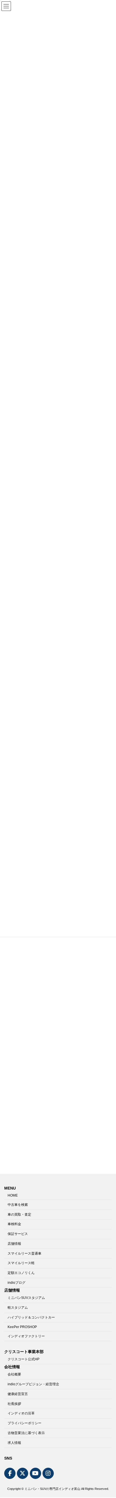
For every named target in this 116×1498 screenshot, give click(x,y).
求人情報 (14, 1443)
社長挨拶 (14, 1404)
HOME (13, 1195)
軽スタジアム (18, 1308)
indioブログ (16, 1283)
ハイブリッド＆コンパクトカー (31, 1317)
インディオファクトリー (26, 1336)
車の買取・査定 (19, 1214)
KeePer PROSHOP (22, 1327)
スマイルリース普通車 (24, 1253)
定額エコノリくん (21, 1273)
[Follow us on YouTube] (35, 1473)
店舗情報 (14, 1244)
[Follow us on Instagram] (48, 1473)
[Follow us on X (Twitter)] (22, 1473)
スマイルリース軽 (21, 1263)
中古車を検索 (18, 1205)
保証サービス (18, 1234)
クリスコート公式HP (23, 1359)
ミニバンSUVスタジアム (26, 1298)
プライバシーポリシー (24, 1423)
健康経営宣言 (18, 1394)
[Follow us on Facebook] (9, 1473)
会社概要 (14, 1375)
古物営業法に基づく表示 (26, 1433)
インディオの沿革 (21, 1414)
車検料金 (14, 1224)
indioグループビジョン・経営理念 (33, 1384)
